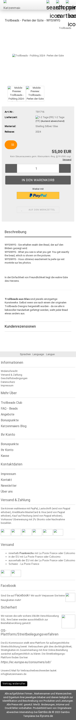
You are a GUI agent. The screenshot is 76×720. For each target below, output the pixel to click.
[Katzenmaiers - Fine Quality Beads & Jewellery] (10, 5)
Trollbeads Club (11, 403)
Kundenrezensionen (20, 326)
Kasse (5, 456)
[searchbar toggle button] (51, 5)
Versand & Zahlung (11, 374)
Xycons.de (46, 715)
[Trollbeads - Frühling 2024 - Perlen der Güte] (38, 55)
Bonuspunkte (10, 420)
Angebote (7, 414)
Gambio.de (44, 712)
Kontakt (6, 480)
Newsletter (9, 485)
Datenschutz (8, 381)
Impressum (7, 385)
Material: (10, 126)
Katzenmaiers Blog (14, 426)
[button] (11, 168)
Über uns (7, 491)
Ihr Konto (7, 450)
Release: (10, 131)
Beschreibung (15, 232)
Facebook (22, 595)
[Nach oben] (65, 714)
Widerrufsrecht (9, 371)
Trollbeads (65, 28)
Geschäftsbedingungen (14, 378)
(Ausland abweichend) (53, 121)
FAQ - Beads (9, 408)
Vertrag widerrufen (14, 683)
